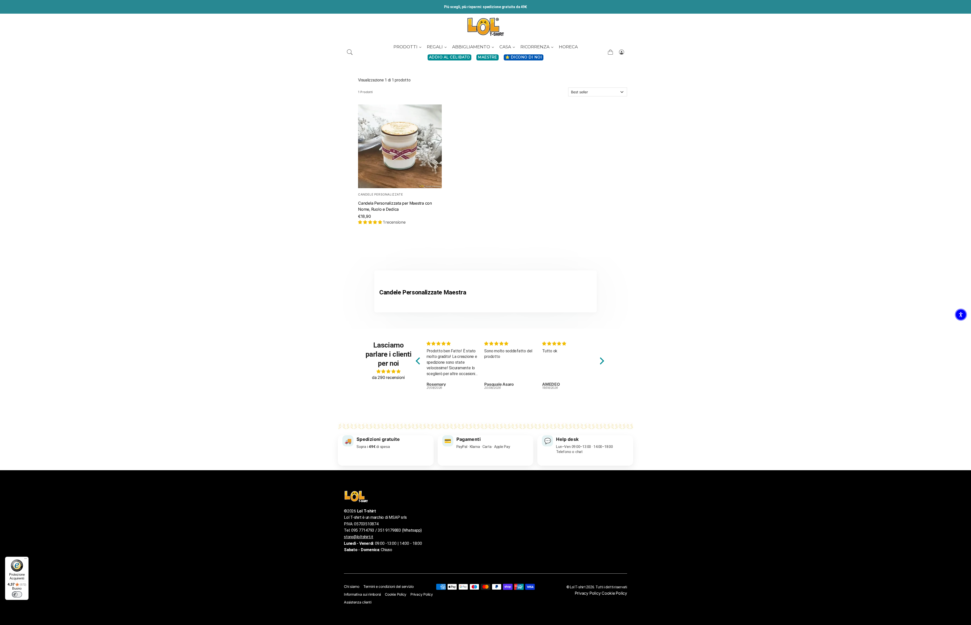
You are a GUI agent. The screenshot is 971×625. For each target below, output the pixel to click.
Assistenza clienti (357, 602)
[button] (350, 52)
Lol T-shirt (577, 587)
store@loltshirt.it (358, 536)
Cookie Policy (395, 594)
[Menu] (26, 560)
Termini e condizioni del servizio (388, 586)
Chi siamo (351, 586)
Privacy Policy (421, 594)
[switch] (17, 594)
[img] (388, 371)
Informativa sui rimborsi (362, 594)
